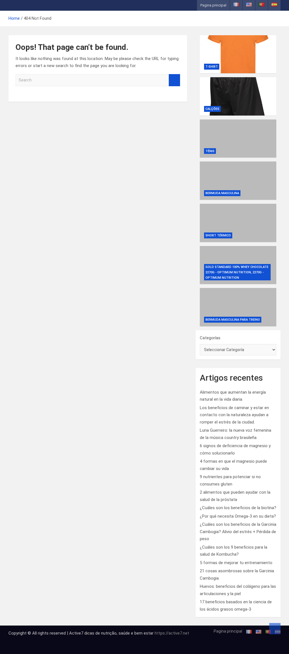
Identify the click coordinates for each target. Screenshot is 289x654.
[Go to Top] (275, 628)
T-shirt (211, 66)
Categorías (210, 337)
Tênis (209, 151)
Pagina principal (213, 5)
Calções (212, 109)
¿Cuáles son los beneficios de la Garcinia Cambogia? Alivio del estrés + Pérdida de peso (238, 531)
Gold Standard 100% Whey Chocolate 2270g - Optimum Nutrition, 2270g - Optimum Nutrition (236, 272)
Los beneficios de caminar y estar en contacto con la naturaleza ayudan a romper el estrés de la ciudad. (234, 415)
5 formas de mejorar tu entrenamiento (236, 562)
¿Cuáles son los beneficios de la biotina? (238, 507)
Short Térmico (218, 235)
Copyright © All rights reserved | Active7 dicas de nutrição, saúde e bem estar (81, 633)
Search (174, 80)
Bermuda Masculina (222, 193)
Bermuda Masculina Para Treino (232, 320)
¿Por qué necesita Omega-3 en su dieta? (238, 516)
